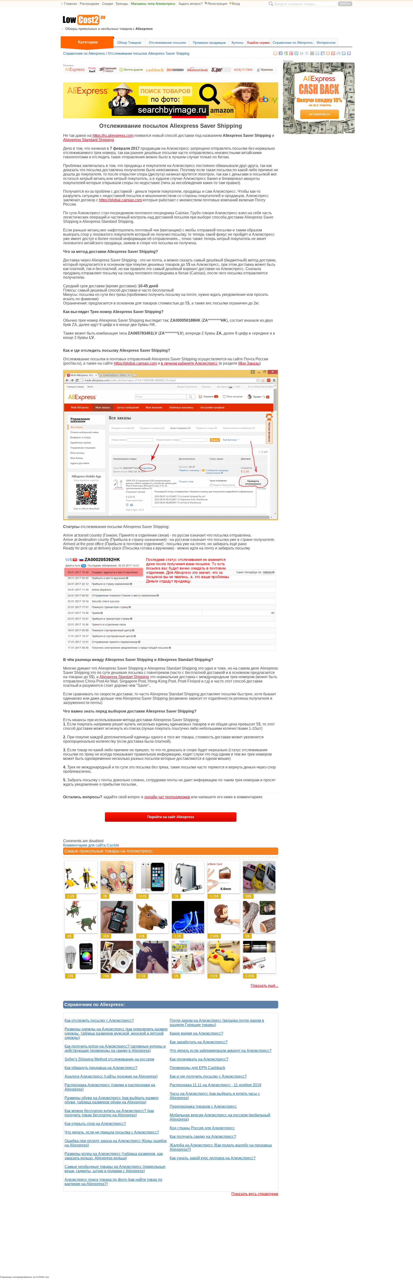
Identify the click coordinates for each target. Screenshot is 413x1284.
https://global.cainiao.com (120, 200)
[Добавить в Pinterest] (333, 53)
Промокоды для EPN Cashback (197, 1068)
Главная (70, 3)
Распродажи (89, 3)
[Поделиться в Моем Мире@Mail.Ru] (312, 53)
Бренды (122, 3)
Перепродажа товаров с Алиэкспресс (203, 1106)
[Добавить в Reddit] (338, 53)
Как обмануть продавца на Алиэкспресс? (101, 1068)
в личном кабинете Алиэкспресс (189, 363)
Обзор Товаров (129, 42)
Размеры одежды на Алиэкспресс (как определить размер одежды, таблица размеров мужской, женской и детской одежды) (116, 1033)
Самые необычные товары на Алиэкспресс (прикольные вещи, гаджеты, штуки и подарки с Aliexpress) (115, 1169)
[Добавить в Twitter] (344, 53)
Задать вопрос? (190, 3)
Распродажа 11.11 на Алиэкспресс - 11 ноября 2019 (215, 1085)
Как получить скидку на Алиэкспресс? (203, 1137)
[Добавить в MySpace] (323, 53)
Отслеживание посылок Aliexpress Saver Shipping (148, 53)
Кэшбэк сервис (258, 42)
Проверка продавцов (209, 42)
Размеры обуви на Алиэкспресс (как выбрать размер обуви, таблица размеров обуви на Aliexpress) (111, 1100)
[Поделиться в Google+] (291, 53)
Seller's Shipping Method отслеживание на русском (109, 1059)
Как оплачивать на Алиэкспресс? (199, 1059)
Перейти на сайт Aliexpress (170, 817)
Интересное (326, 42)
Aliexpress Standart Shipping (124, 677)
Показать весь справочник (254, 1194)
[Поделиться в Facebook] (281, 53)
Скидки (107, 3)
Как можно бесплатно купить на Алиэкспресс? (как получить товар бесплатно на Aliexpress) (109, 1113)
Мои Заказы (249, 363)
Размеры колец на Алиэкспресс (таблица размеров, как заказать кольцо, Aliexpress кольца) (114, 1156)
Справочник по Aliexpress (293, 42)
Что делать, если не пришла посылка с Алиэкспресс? (112, 1132)
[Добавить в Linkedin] (296, 53)
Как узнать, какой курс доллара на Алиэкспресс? (212, 1158)
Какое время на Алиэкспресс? (196, 1033)
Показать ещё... (264, 986)
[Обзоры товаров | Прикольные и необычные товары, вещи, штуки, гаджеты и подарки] (84, 20)
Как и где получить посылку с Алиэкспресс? (208, 1076)
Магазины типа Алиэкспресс (153, 3)
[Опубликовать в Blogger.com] (275, 53)
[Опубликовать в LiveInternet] (302, 53)
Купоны (237, 42)
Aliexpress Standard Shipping (88, 140)
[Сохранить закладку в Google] (286, 53)
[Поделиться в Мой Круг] (317, 53)
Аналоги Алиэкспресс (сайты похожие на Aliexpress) (111, 1076)
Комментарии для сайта (91, 845)
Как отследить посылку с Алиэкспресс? (99, 1020)
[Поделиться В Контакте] (349, 53)
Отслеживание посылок (167, 42)
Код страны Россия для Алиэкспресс (202, 1128)
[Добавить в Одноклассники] (328, 53)
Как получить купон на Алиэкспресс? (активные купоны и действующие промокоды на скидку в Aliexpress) (115, 1048)
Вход (236, 3)
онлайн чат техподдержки (167, 797)
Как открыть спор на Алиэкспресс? (95, 1124)
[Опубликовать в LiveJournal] (307, 53)
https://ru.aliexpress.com (112, 135)
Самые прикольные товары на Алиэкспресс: (108, 851)
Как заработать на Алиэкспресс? (199, 1042)
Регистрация (217, 3)
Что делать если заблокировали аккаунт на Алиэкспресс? (221, 1051)
